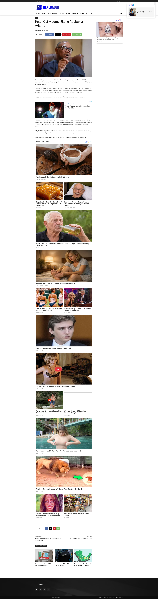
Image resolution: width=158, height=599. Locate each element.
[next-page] (39, 569)
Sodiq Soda (38, 30)
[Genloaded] (48, 8)
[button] (121, 13)
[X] (122, 1)
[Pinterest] (54, 528)
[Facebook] (117, 1)
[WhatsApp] (58, 528)
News (37, 17)
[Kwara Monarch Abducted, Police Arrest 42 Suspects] (64, 555)
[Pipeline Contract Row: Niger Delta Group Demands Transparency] (83, 555)
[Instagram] (120, 1)
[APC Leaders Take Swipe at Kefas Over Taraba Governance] (44, 555)
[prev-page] (36, 569)
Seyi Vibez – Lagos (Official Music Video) (81, 538)
